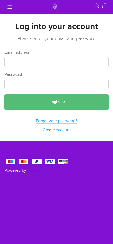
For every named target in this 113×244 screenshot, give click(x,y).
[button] (42, 171)
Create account (57, 129)
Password (13, 74)
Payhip (33, 170)
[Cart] (107, 6)
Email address (17, 52)
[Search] (97, 5)
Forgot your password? (56, 121)
